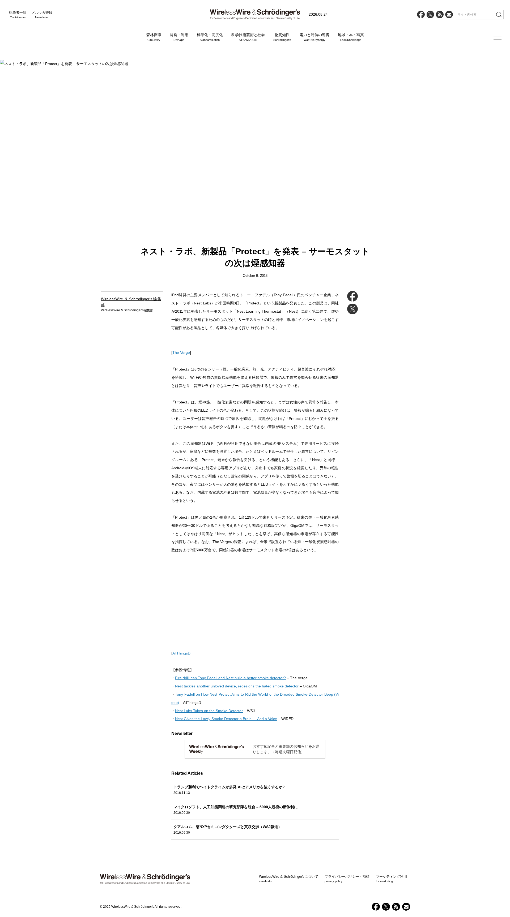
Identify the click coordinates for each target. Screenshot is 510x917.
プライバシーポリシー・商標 (347, 879)
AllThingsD (181, 653)
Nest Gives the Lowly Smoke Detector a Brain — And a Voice (226, 719)
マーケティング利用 (391, 879)
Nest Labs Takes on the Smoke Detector (209, 711)
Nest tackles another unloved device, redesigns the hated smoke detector (237, 686)
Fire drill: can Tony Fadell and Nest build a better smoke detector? (230, 678)
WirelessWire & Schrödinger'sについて (288, 879)
